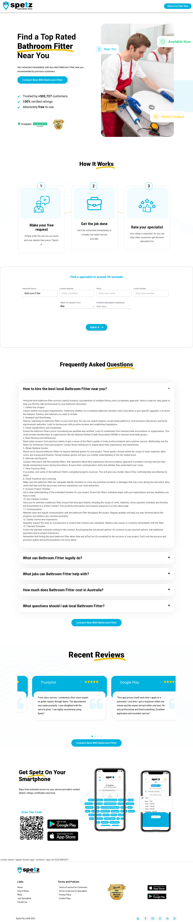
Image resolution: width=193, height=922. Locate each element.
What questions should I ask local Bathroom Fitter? (64, 606)
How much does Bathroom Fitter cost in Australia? (63, 590)
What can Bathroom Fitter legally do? (52, 558)
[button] (96, 389)
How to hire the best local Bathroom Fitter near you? (65, 389)
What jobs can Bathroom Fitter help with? (56, 574)
